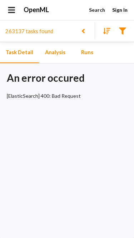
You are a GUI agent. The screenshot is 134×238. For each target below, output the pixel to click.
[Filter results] (122, 30)
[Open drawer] (11, 10)
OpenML (36, 10)
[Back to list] (83, 30)
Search (97, 10)
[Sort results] (105, 30)
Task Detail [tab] (19, 52)
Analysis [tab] (55, 52)
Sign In (120, 10)
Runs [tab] (87, 52)
